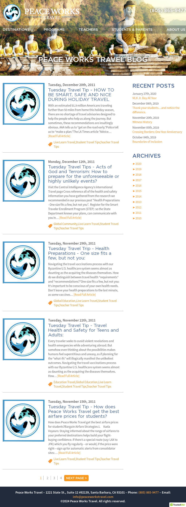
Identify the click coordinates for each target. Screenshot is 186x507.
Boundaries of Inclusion (147, 142)
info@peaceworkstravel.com (93, 497)
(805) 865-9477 (168, 10)
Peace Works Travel (41, 13)
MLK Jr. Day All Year (144, 98)
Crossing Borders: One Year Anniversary (157, 132)
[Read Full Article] (59, 136)
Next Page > (76, 478)
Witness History (142, 122)
